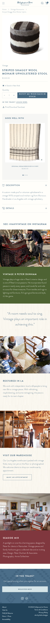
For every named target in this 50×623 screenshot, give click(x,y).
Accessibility (6, 619)
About (4, 607)
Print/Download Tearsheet (15, 107)
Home (4, 9)
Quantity (5, 90)
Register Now (25, 589)
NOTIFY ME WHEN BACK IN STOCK (32, 95)
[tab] (23, 175)
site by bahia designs (41, 615)
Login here (21, 102)
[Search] (42, 3)
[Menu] (3, 3)
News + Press (6, 616)
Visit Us (4, 610)
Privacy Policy (43, 612)
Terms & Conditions (41, 609)
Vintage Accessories (17, 9)
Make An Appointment (17, 477)
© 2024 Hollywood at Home (38, 607)
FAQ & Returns (7, 613)
